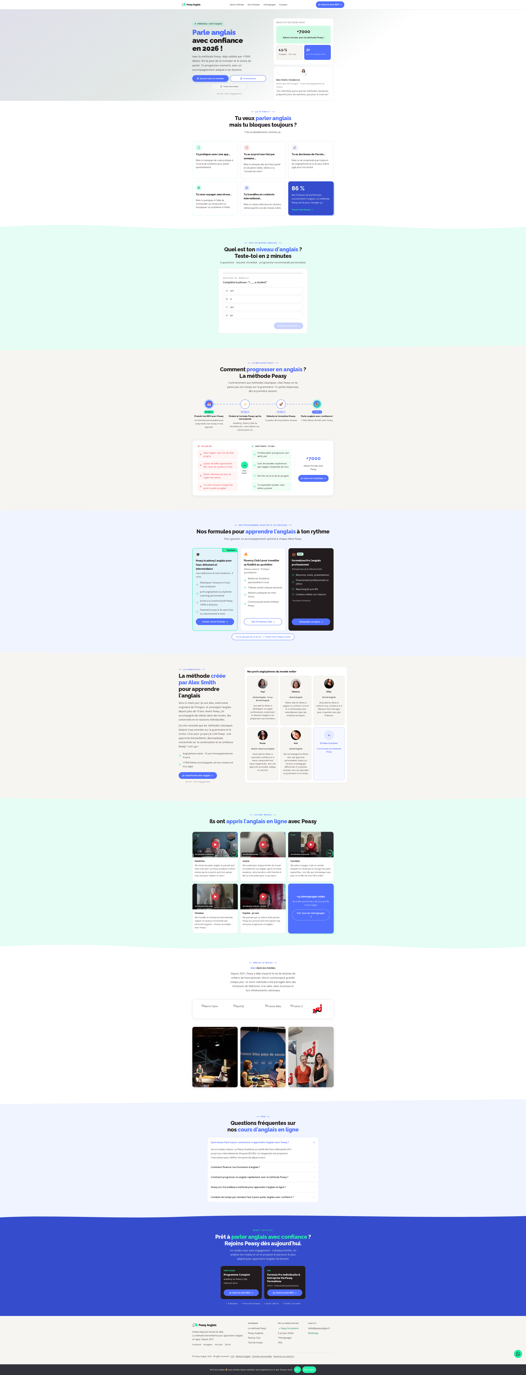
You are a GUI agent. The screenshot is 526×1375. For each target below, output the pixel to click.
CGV (232, 1356)
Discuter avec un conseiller (212, 78)
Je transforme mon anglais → (197, 775)
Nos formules (254, 4)
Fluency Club (254, 1337)
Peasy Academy (255, 1333)
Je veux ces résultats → (313, 478)
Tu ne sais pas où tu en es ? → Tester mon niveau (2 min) (263, 636)
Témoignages (269, 4)
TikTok (228, 1344)
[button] (215, 844)
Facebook (196, 1344)
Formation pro (249, 78)
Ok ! (297, 1369)
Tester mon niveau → (302, 209)
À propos (283, 4)
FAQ (280, 1342)
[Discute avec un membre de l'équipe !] (518, 1354)
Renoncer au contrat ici (284, 1356)
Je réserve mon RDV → (330, 4)
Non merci (309, 1369)
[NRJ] (317, 1009)
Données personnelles (262, 1356)
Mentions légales (243, 1356)
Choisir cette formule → (215, 621)
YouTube (218, 1344)
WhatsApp (313, 1333)
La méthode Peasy (257, 1328)
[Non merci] (522, 1371)
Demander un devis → (311, 621)
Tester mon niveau (230, 86)
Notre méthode (237, 4)
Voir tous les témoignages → (311, 915)
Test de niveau (255, 1342)
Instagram (207, 1344)
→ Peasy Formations (288, 1328)
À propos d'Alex (286, 1333)
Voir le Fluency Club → (263, 621)
